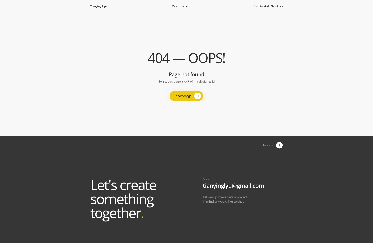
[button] (273, 145)
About (185, 6)
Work (174, 6)
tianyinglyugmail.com (233, 185)
